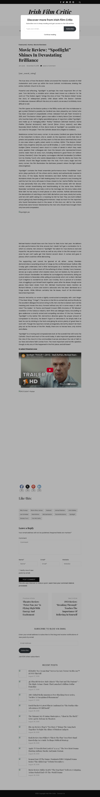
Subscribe (70, 29)
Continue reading (50, 35)
